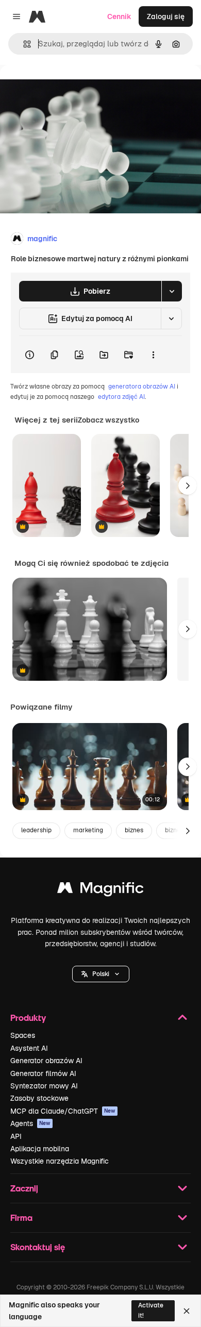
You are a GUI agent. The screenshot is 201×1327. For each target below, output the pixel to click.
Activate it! (150, 1310)
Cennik (119, 16)
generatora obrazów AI (141, 386)
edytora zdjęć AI (121, 397)
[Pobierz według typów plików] (171, 291)
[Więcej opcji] (153, 354)
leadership (36, 830)
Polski (100, 974)
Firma (21, 1217)
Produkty (28, 1017)
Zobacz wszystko (108, 420)
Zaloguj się (166, 16)
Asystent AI (29, 1048)
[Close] (186, 1311)
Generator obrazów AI (46, 1060)
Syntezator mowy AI (44, 1085)
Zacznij (24, 1188)
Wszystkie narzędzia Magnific (59, 1161)
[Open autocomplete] (23, 44)
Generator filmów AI (43, 1073)
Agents (30, 1123)
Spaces (22, 1035)
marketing (88, 830)
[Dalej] (187, 485)
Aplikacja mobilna (39, 1148)
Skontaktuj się (37, 1246)
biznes (134, 830)
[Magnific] (100, 890)
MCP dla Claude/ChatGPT (62, 1111)
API (16, 1136)
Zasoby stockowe (39, 1098)
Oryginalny (71, 88)
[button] (100, 974)
